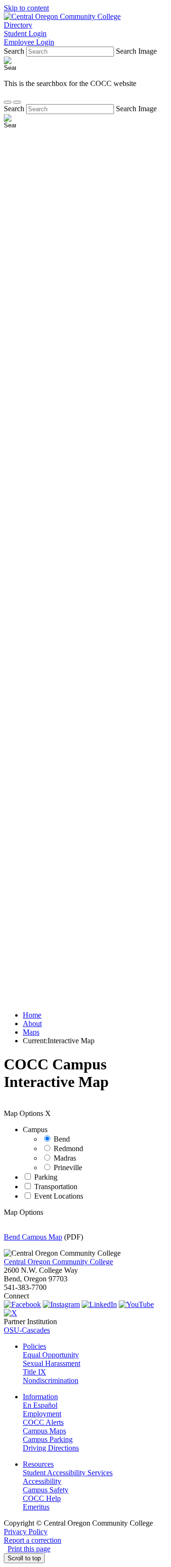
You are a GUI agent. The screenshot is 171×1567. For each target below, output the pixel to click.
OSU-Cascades (27, 1330)
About (32, 1023)
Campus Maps (44, 1431)
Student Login (25, 33)
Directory (18, 25)
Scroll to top (24, 1558)
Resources (38, 1464)
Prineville (68, 1167)
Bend (62, 1139)
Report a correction (32, 1540)
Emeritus (36, 1507)
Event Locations (58, 1196)
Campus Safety (45, 1490)
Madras (65, 1158)
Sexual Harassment (51, 1363)
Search (14, 51)
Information (40, 1397)
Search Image (136, 51)
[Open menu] (17, 102)
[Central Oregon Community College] (62, 16)
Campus (35, 1129)
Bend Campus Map (33, 1237)
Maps (31, 1032)
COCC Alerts (43, 1422)
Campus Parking (48, 1439)
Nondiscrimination (50, 1380)
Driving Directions (51, 1448)
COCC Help (42, 1498)
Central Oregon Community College (58, 1262)
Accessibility (42, 1481)
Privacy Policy (26, 1532)
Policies (34, 1346)
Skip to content (26, 8)
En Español (40, 1405)
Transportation (55, 1186)
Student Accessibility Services (68, 1473)
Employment (42, 1414)
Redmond (68, 1148)
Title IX (34, 1372)
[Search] (7, 102)
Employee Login (29, 42)
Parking (45, 1177)
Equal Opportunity (51, 1355)
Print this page (29, 1549)
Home (32, 1015)
